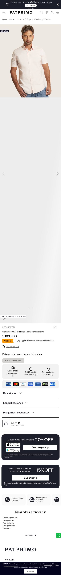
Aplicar (35, 340)
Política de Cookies (48, 565)
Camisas (37, 19)
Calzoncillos (6, 528)
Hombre (20, 19)
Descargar (30, 5)
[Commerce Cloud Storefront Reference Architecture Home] (21, 12)
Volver (11, 19)
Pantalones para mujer (10, 518)
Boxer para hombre (9, 526)
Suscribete (30, 477)
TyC (5, 485)
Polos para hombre (8, 523)
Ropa (29, 19)
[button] (46, 12)
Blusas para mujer (8, 520)
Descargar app (40, 447)
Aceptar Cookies (30, 571)
